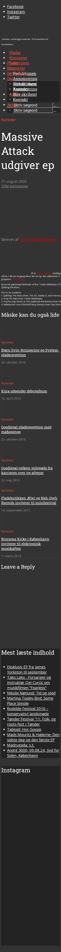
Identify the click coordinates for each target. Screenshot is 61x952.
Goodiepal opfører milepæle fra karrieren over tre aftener (27, 470)
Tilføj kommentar (14, 186)
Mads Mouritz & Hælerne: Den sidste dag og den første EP (33, 737)
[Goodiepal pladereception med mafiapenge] (12, 413)
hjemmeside (18, 279)
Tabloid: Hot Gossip (24, 729)
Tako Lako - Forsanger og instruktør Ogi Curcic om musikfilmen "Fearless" (29, 682)
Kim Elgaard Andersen (39, 239)
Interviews (19, 62)
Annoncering (25, 78)
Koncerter (16, 68)
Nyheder (8, 119)
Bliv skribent (25, 94)
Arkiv (12, 104)
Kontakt (20, 99)
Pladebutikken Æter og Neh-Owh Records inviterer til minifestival (29, 500)
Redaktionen (24, 83)
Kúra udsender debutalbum (24, 391)
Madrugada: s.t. (20, 745)
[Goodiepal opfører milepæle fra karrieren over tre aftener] (12, 454)
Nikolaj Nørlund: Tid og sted (31, 693)
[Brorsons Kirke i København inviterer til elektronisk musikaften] (12, 525)
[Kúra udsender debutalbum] (12, 377)
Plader (13, 62)
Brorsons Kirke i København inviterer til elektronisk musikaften (25, 544)
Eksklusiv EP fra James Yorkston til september (27, 669)
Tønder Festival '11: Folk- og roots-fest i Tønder (31, 721)
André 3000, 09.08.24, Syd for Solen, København (33, 753)
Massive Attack (44, 273)
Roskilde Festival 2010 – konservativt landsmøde (28, 711)
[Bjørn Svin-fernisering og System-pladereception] (12, 337)
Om (10, 78)
